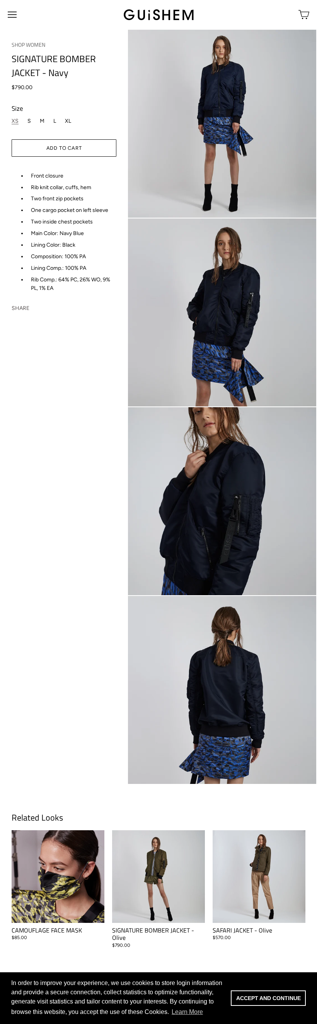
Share (20, 308)
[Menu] (12, 14)
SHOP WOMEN (28, 45)
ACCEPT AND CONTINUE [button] (268, 998)
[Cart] (304, 14)
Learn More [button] (187, 1012)
